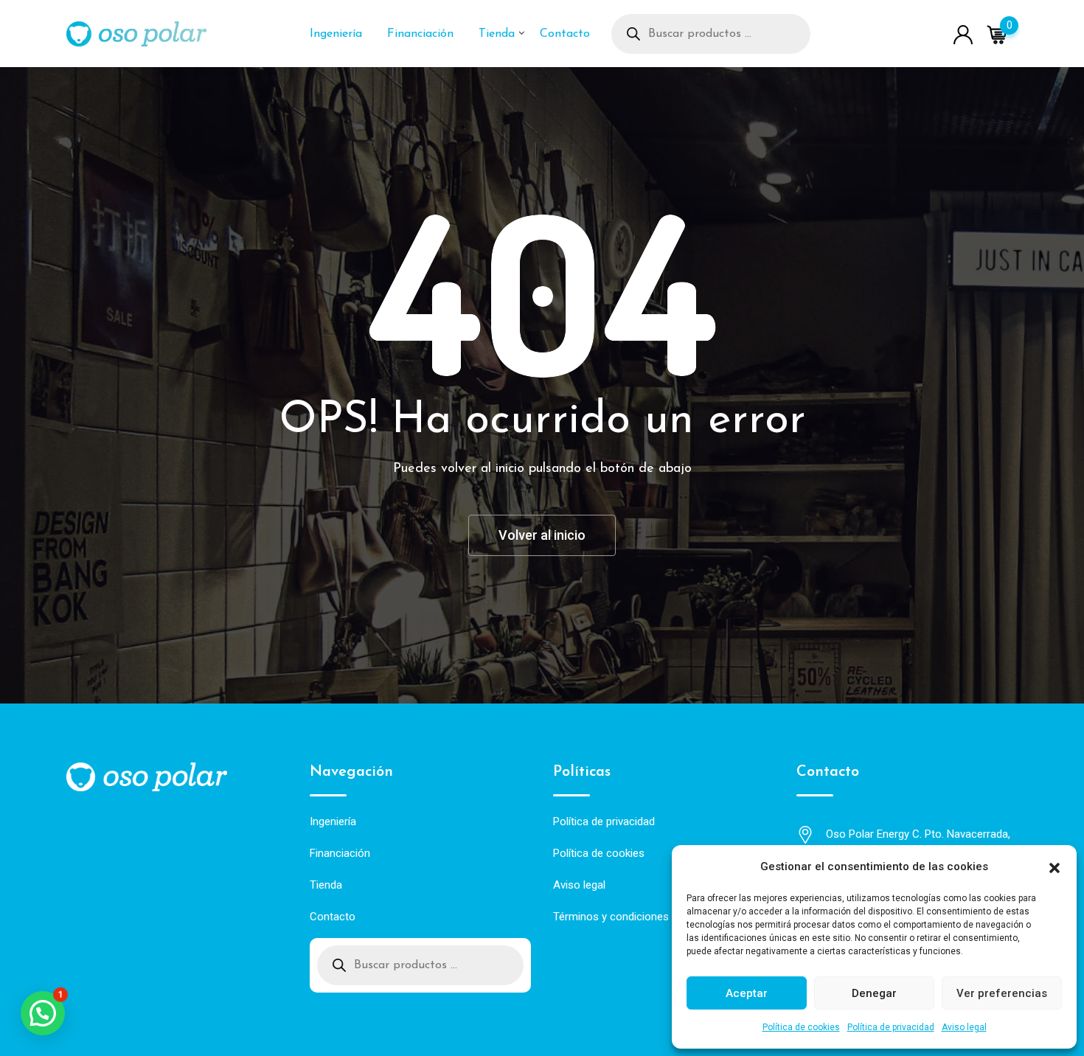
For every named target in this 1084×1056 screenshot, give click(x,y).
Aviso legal (964, 1027)
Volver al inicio (542, 535)
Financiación (420, 34)
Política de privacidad (890, 1027)
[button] (1054, 866)
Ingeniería (336, 34)
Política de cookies (801, 1027)
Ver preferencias (1001, 993)
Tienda (497, 34)
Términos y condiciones (611, 916)
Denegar (874, 993)
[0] (997, 34)
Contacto (565, 34)
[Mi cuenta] (963, 34)
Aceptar (747, 993)
